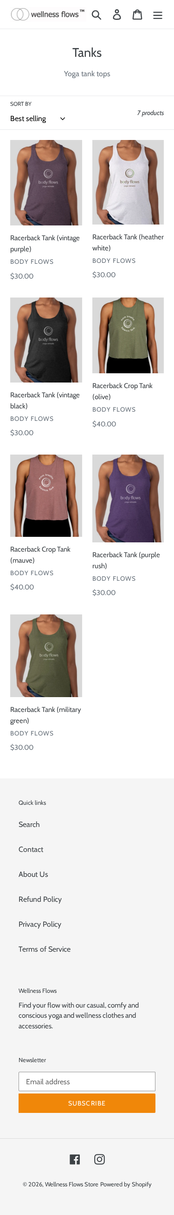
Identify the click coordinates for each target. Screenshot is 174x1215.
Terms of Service (45, 949)
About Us (33, 874)
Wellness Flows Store (71, 1184)
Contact (31, 849)
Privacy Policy (40, 924)
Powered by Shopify (126, 1184)
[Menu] (158, 14)
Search (29, 824)
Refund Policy (40, 899)
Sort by (21, 103)
